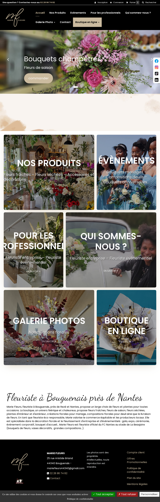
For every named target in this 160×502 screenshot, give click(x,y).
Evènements (78, 13)
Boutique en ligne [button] (86, 22)
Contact (65, 22)
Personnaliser (149, 494)
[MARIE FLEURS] (15, 17)
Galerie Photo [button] (44, 22)
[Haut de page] (156, 61)
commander (38, 78)
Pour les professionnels (105, 13)
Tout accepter (104, 494)
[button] (8, 59)
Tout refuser (128, 494)
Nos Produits (57, 13)
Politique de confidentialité (136, 470)
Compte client (136, 452)
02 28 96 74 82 (47, 2)
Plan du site (134, 478)
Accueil (40, 13)
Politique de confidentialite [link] (80, 499)
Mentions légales (137, 484)
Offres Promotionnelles (137, 460)
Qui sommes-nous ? (138, 13)
